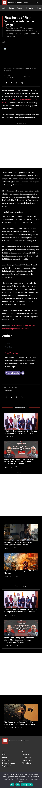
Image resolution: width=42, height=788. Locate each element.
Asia (3, 42)
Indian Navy (13, 387)
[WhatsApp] (21, 83)
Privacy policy (27, 785)
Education (9, 727)
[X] (11, 83)
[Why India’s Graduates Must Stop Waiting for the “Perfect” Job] (21, 532)
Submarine (8, 390)
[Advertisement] (21, 146)
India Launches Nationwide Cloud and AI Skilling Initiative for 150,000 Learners (20, 432)
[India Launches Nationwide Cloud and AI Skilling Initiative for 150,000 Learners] (21, 421)
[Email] (23, 373)
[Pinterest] (16, 83)
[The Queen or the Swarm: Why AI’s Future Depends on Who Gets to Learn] (21, 712)
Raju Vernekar (11, 353)
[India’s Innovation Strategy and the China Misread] (21, 561)
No (18, 785)
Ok (12, 785)
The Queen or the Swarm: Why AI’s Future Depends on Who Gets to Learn (20, 723)
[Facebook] (6, 83)
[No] (39, 780)
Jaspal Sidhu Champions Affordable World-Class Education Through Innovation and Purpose (19, 461)
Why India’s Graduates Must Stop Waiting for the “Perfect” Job (18, 543)
